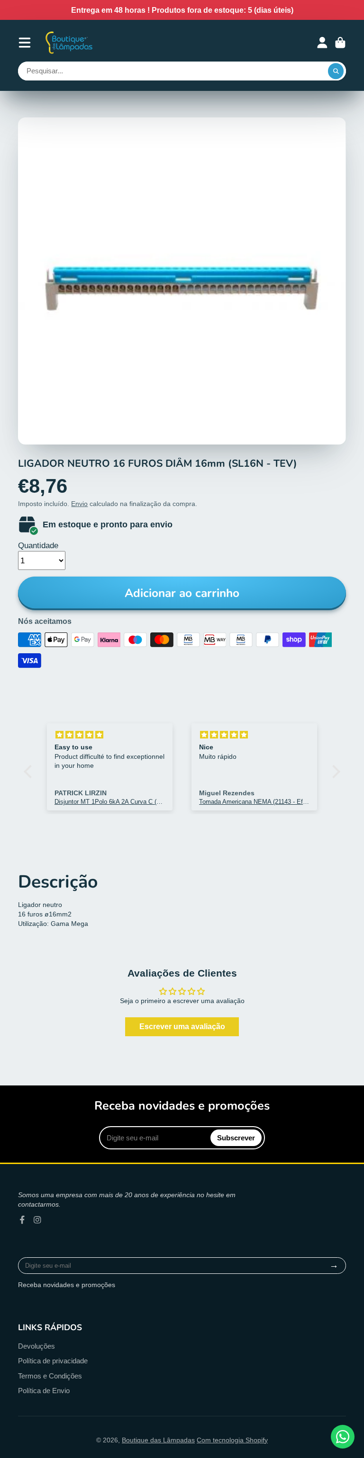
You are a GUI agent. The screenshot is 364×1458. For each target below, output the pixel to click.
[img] (110, 735)
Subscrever (236, 1138)
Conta (322, 42)
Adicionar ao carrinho (182, 593)
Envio (79, 503)
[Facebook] (22, 1220)
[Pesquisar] (336, 71)
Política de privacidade (53, 1361)
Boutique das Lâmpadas (158, 1440)
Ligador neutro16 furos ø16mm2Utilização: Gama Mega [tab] (53, 914)
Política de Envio (44, 1391)
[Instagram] (37, 1220)
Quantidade (38, 545)
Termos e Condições (50, 1376)
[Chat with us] (343, 1437)
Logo (69, 42)
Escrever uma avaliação (182, 1026)
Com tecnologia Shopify (232, 1440)
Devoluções (36, 1346)
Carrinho (340, 42)
